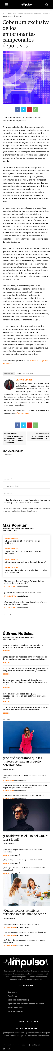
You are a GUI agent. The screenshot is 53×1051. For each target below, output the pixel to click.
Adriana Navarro (9, 769)
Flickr (23, 1045)
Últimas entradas (24, 374)
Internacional (10, 587)
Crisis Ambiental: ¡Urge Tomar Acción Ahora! (39, 437)
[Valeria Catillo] (9, 384)
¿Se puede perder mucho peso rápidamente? (22, 860)
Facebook (10, 1045)
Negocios (6, 651)
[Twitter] (23, 109)
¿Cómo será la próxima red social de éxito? (25, 562)
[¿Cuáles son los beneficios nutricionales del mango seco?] (26, 890)
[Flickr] (18, 1044)
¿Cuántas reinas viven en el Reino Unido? (23, 593)
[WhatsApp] (35, 109)
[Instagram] (29, 1044)
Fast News (12, 14)
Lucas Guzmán (8, 844)
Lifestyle (6, 855)
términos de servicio (21, 511)
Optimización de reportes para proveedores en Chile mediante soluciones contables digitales (25, 658)
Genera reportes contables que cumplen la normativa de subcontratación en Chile (23, 646)
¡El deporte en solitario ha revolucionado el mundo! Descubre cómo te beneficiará (14, 439)
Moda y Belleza (8, 780)
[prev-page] (5, 614)
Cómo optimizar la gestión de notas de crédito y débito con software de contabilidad (25, 708)
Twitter (9, 1049)
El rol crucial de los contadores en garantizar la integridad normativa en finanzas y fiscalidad (25, 669)
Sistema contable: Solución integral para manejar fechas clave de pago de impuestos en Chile (25, 682)
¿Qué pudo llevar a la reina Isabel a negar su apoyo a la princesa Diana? (25, 603)
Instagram (36, 1045)
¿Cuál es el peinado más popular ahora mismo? (23, 795)
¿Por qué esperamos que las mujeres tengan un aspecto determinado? (22, 761)
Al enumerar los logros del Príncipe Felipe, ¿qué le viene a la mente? (24, 582)
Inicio (5, 14)
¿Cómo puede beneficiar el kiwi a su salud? (22, 924)
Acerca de (8, 374)
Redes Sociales (11, 538)
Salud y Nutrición (9, 927)
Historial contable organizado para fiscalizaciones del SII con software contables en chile (24, 696)
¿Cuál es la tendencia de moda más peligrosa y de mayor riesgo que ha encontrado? (25, 786)
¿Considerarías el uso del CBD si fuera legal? (25, 837)
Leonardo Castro (9, 918)
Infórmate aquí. (22, 413)
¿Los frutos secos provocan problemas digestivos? (25, 932)
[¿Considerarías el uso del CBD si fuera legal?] (26, 815)
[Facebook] (17, 109)
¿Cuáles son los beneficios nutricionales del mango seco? (24, 912)
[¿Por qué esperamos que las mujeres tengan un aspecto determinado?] (26, 737)
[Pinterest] (29, 109)
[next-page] (9, 614)
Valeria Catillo (24, 379)
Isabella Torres (22, 587)
